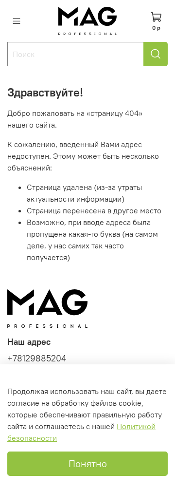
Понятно (88, 463)
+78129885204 (36, 358)
